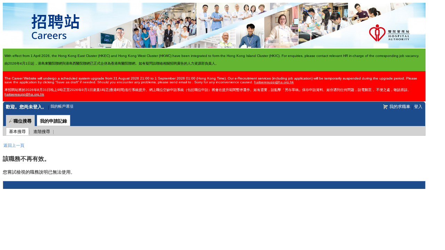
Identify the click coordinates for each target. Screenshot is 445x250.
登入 (418, 106)
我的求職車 (399, 106)
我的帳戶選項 (61, 106)
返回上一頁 (13, 145)
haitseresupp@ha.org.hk (274, 82)
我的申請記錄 (53, 120)
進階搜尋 (41, 131)
